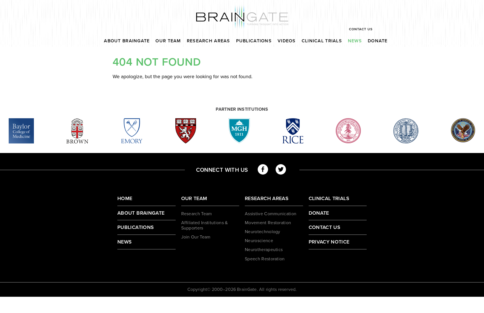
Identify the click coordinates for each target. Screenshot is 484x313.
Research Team (196, 214)
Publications (254, 41)
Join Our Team (196, 237)
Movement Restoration (268, 223)
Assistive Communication (270, 214)
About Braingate (127, 41)
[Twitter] (281, 169)
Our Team (168, 41)
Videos (287, 41)
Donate (378, 41)
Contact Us (361, 29)
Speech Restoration (265, 259)
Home (124, 198)
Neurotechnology (262, 232)
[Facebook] (263, 169)
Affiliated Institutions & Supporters (204, 225)
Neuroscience (259, 241)
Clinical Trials (322, 41)
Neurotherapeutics (264, 249)
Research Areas (208, 41)
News (355, 41)
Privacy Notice (329, 242)
